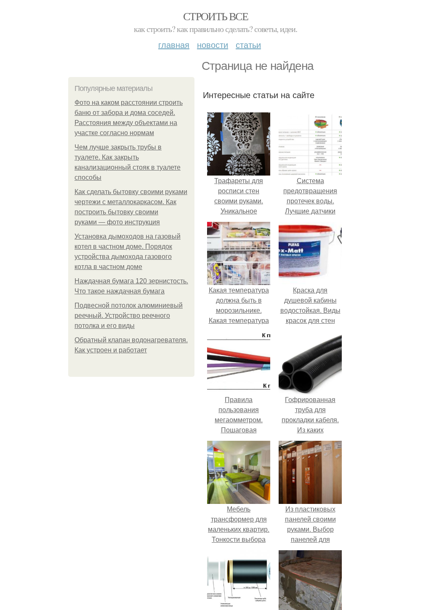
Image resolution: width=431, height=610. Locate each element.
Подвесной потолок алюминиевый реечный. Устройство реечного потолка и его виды (128, 315)
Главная (173, 44)
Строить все (215, 16)
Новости (212, 44)
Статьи (248, 44)
